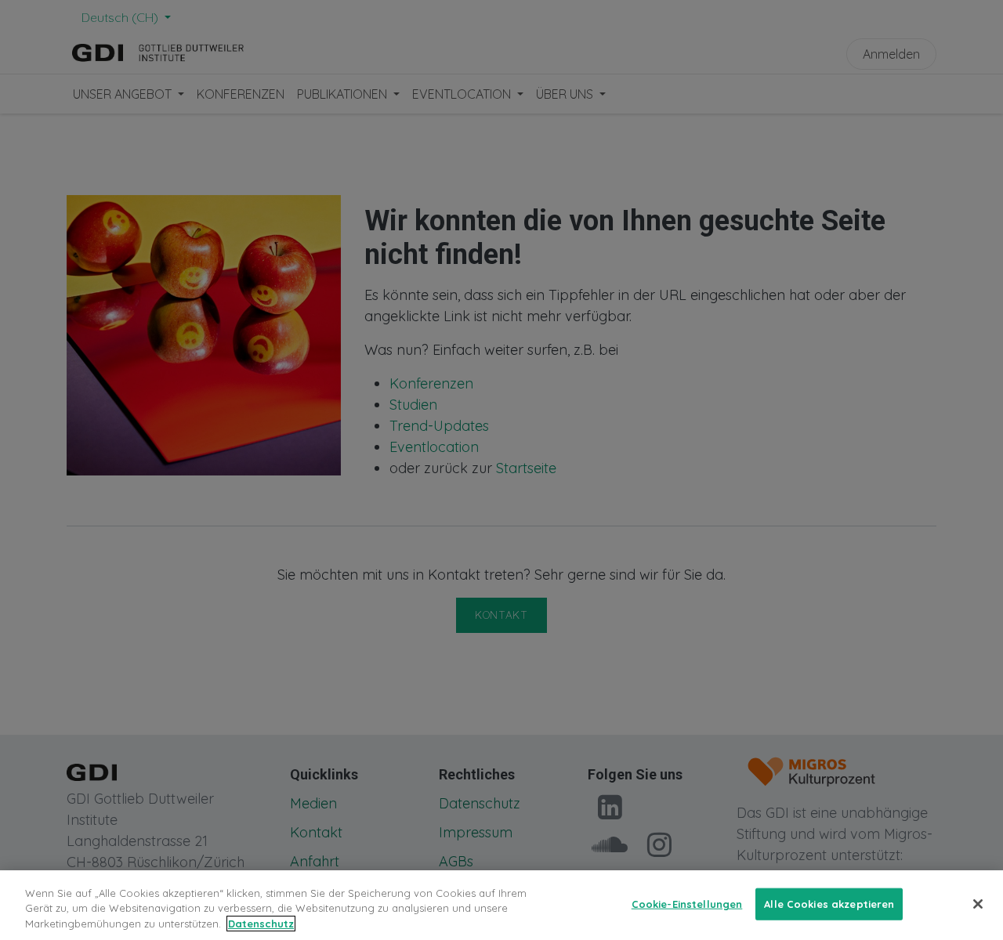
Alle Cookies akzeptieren (829, 903)
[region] (501, 905)
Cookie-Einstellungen (687, 903)
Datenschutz (261, 923)
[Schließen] (978, 904)
